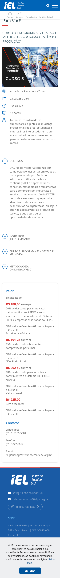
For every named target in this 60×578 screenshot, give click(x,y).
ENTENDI (30, 570)
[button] (30, 161)
